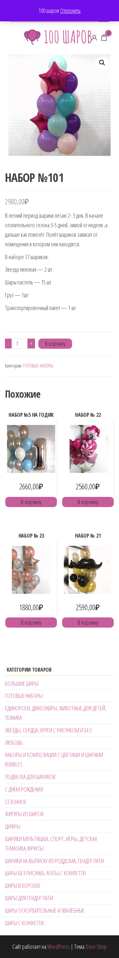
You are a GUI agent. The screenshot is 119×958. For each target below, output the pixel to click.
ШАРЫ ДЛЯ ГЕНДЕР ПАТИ (29, 898)
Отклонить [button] (70, 10)
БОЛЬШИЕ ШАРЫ (21, 683)
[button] (102, 63)
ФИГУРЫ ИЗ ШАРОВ (24, 814)
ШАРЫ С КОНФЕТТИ (24, 923)
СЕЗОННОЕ (15, 802)
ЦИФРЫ (12, 826)
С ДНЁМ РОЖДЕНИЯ (24, 789)
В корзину (55, 343)
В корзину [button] (31, 502)
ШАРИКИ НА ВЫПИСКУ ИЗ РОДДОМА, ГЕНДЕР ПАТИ (54, 861)
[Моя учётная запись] (94, 37)
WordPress (58, 946)
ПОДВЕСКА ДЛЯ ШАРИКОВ (30, 777)
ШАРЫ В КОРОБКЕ (23, 885)
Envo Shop (96, 946)
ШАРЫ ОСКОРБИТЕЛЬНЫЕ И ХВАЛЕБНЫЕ (45, 910)
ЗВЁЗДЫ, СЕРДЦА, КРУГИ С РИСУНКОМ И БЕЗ (48, 730)
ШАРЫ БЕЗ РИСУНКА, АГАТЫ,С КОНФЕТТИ (45, 873)
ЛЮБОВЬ (14, 742)
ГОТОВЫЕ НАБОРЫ (38, 366)
